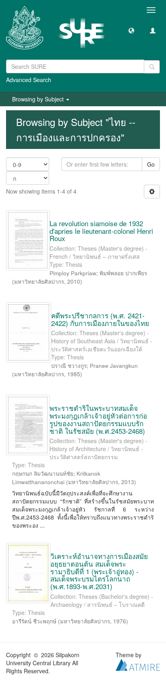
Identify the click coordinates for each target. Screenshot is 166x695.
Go (151, 164)
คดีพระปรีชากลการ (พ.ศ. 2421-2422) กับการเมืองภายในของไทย (100, 319)
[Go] (152, 67)
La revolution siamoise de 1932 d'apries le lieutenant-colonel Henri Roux (101, 230)
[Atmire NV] (138, 664)
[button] (131, 30)
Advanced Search (28, 80)
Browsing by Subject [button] (38, 99)
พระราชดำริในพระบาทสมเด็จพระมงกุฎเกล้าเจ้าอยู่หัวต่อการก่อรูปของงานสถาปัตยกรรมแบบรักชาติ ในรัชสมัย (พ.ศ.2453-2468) (98, 419)
